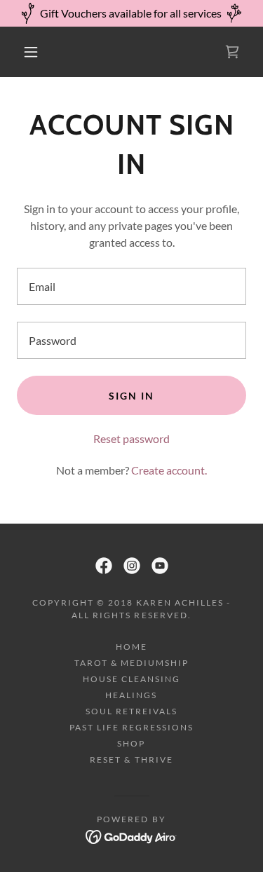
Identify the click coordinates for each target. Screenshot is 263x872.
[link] (232, 52)
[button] (31, 52)
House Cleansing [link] (131, 679)
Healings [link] (131, 695)
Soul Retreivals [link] (131, 711)
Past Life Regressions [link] (131, 727)
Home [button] (131, 646)
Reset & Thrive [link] (131, 759)
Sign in (131, 396)
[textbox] (131, 286)
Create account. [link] (169, 470)
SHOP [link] (131, 743)
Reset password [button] (131, 438)
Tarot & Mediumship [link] (131, 663)
